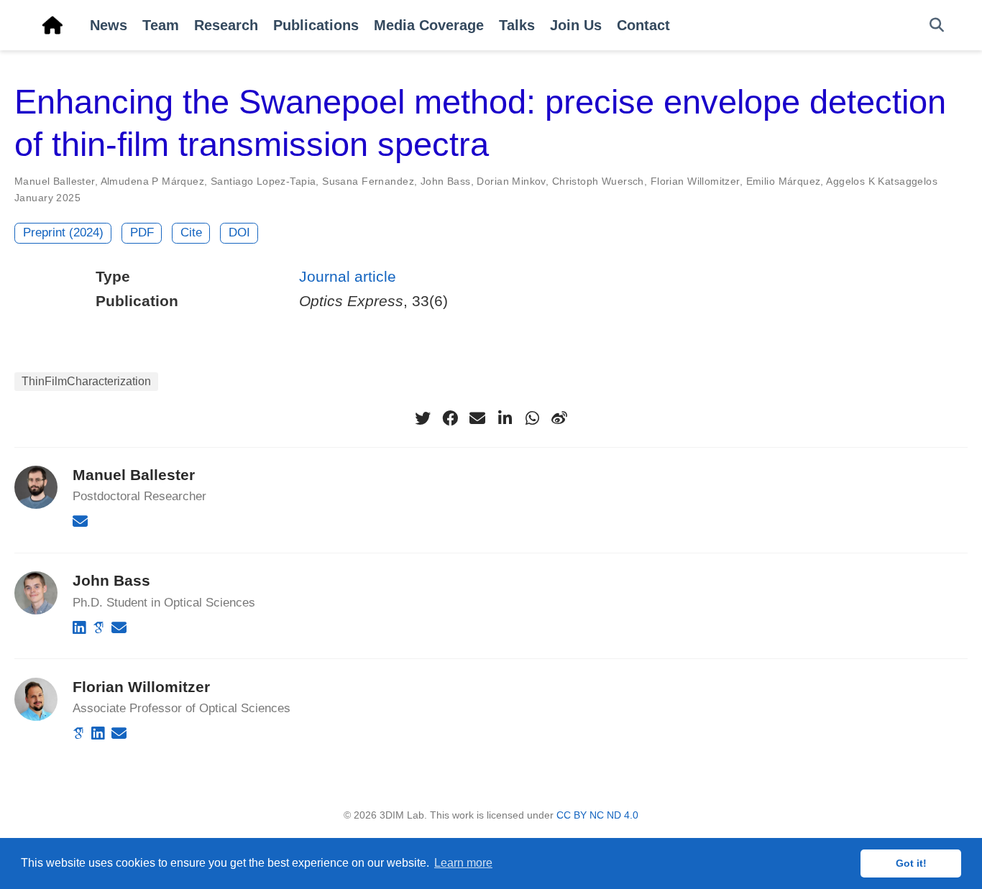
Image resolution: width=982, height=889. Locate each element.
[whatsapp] (532, 418)
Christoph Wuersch (598, 181)
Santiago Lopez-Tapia (263, 181)
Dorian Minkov (511, 181)
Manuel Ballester (54, 181)
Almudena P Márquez (153, 181)
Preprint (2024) (63, 232)
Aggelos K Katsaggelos (881, 181)
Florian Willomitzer (695, 181)
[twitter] (422, 418)
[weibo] (559, 418)
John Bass (446, 181)
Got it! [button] (911, 863)
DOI (239, 232)
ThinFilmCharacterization (86, 381)
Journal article (347, 276)
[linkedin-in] (504, 418)
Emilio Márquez (783, 181)
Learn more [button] (463, 863)
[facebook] (450, 418)
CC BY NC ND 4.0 (597, 815)
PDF (142, 232)
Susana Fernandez (368, 181)
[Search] (937, 25)
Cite (191, 232)
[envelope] (477, 418)
